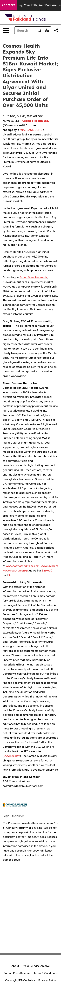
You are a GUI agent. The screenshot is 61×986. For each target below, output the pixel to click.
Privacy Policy (47, 980)
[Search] (39, 30)
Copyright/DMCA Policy (20, 980)
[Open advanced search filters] (47, 30)
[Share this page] (56, 30)
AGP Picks (8, 5)
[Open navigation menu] (6, 30)
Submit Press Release (17, 973)
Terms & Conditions (45, 973)
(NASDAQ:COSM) (30, 130)
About (15, 966)
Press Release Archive (36, 966)
